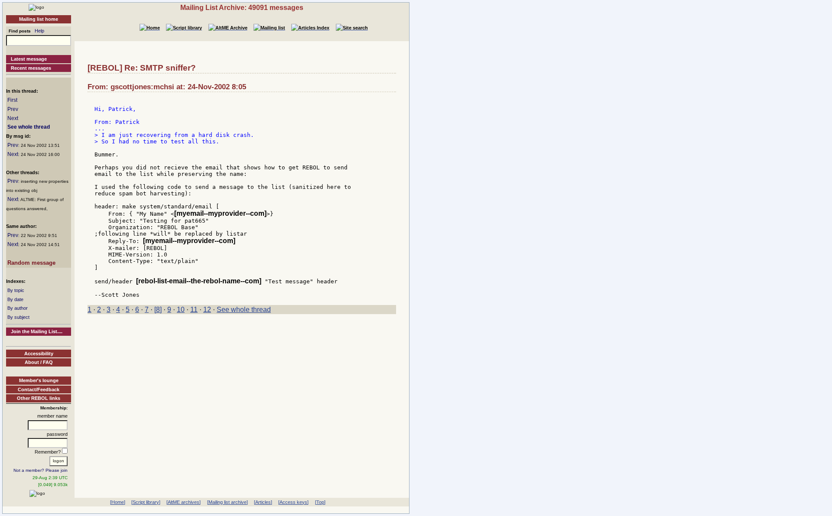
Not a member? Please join (40, 470)
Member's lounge (38, 380)
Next (12, 118)
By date (15, 299)
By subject (18, 317)
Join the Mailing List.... (36, 331)
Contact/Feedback (38, 389)
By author (17, 308)
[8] (158, 309)
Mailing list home (38, 19)
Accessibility (38, 353)
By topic (15, 290)
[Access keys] (293, 502)
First (12, 100)
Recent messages (31, 68)
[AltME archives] (183, 502)
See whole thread (28, 127)
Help (39, 30)
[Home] (36, 7)
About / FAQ (39, 362)
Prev (12, 109)
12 (207, 309)
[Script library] (145, 502)
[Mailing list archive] (227, 502)
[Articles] (263, 502)
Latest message (29, 59)
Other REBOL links (38, 398)
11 (194, 309)
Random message (31, 263)
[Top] (320, 502)
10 (181, 309)
